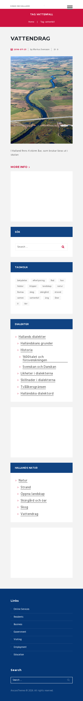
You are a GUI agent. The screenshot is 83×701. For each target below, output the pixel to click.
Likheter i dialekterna (37, 374)
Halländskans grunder (37, 344)
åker (57, 298)
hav (62, 280)
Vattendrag (30, 38)
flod (52, 280)
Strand (26, 487)
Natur (23, 481)
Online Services (21, 609)
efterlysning (39, 280)
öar (25, 303)
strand (58, 292)
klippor (33, 286)
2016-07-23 (20, 49)
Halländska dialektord (37, 394)
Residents (18, 617)
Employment (20, 647)
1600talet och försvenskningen (35, 358)
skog (32, 292)
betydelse (22, 280)
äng (47, 298)
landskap (46, 286)
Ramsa (20, 292)
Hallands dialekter (32, 337)
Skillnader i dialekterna (38, 380)
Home (31, 22)
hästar (20, 286)
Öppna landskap (33, 494)
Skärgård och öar (34, 501)
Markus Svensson (41, 49)
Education (19, 655)
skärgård (44, 292)
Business (18, 624)
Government (20, 632)
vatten (20, 298)
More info (19, 167)
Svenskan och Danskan (39, 367)
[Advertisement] (41, 193)
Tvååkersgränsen (33, 387)
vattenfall (34, 298)
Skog (24, 507)
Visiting (18, 639)
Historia (27, 350)
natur (60, 286)
